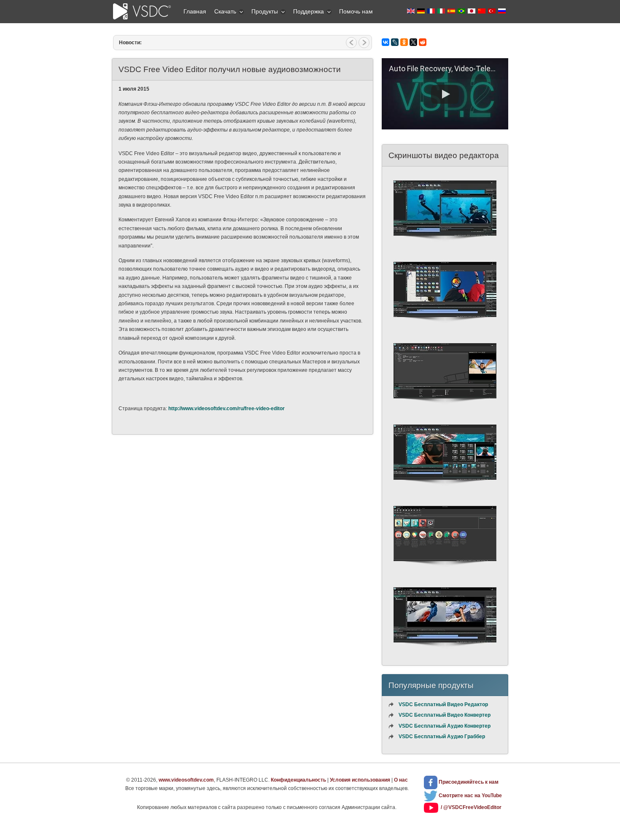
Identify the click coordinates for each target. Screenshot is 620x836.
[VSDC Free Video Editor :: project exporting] (445, 570)
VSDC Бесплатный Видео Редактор (443, 704)
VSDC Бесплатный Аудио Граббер (442, 736)
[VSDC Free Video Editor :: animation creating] (445, 488)
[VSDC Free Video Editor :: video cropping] (445, 407)
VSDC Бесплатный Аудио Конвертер (445, 726)
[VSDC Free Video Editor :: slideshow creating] (445, 325)
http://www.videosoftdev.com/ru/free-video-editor (226, 408)
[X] (413, 42)
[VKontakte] (385, 42)
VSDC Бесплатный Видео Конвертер (445, 715)
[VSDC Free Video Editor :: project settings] (445, 651)
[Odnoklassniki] (404, 42)
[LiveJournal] (395, 42)
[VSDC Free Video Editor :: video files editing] (445, 244)
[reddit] (422, 42)
